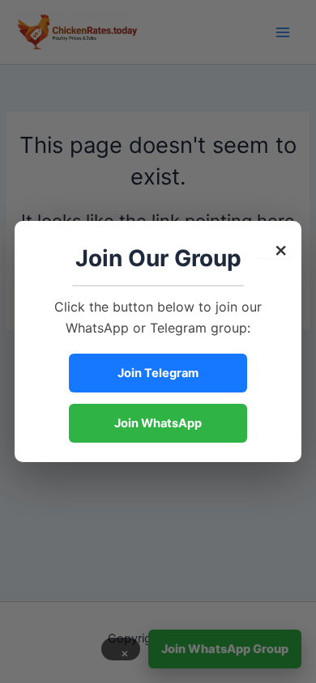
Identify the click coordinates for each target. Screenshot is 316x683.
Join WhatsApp (158, 423)
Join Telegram (158, 373)
